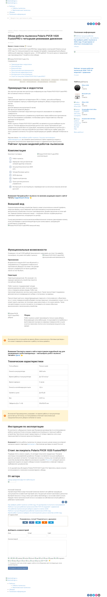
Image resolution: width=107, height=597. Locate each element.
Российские (32, 82)
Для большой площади (31, 80)
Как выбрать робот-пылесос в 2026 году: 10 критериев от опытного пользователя (36, 505)
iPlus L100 (48, 460)
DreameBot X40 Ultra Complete (89, 110)
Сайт (49, 533)
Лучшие (76, 75)
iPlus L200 (85, 85)
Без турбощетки (16, 80)
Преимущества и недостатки (21, 64)
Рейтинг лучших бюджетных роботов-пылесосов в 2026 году (29, 511)
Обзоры (12, 12)
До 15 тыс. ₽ (46, 80)
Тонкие (53, 82)
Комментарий (13, 539)
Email (30, 533)
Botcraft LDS (86, 93)
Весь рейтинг (79, 132)
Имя (9, 533)
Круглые (55, 80)
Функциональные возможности (22, 70)
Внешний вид (16, 68)
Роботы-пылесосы (19, 8)
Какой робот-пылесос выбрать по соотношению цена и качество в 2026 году (35, 513)
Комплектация (16, 66)
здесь (17, 355)
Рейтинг (12, 6)
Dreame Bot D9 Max (88, 118)
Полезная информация (17, 14)
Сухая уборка (43, 82)
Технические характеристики (21, 72)
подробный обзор (21, 198)
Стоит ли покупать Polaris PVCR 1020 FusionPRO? (28, 76)
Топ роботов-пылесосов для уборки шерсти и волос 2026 (28, 509)
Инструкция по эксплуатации (21, 74)
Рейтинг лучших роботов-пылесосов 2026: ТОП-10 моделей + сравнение (33, 507)
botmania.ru (32, 444)
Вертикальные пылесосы (21, 10)
